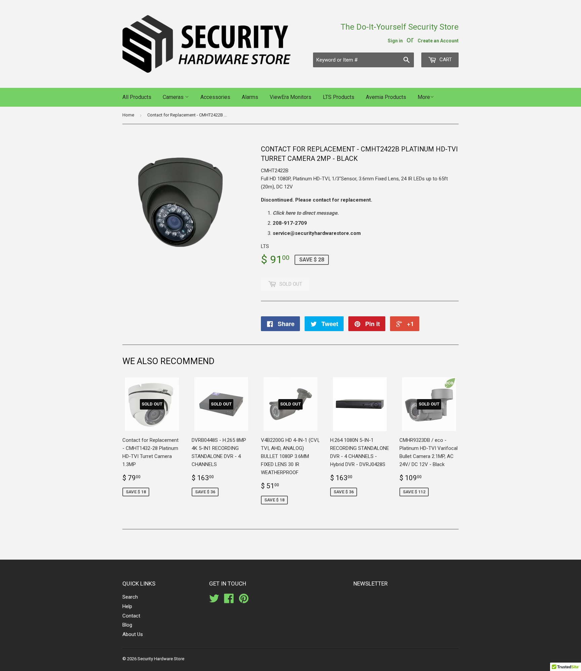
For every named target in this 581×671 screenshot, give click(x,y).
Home (128, 114)
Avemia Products (386, 97)
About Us (132, 634)
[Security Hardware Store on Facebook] (229, 601)
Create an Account (438, 40)
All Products (136, 97)
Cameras (174, 97)
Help (127, 606)
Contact (131, 616)
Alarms (250, 97)
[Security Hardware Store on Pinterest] (244, 601)
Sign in (395, 40)
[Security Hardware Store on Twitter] (214, 601)
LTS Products (338, 97)
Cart (445, 60)
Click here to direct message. (306, 213)
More (424, 97)
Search (130, 597)
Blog (127, 625)
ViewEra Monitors (290, 97)
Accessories (215, 97)
